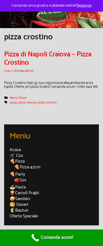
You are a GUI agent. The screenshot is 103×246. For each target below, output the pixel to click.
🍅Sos (20, 180)
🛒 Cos (16, 155)
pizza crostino (47, 102)
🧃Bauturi (19, 210)
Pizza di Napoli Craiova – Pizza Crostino (47, 59)
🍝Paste (18, 187)
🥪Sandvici (20, 199)
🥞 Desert (19, 204)
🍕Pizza (17, 161)
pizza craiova (27, 102)
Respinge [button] (84, 5)
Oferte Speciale (24, 216)
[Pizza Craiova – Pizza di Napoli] (51, 15)
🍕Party (17, 174)
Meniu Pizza (18, 97)
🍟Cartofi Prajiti (24, 193)
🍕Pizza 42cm (27, 167)
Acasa (15, 150)
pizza (13, 102)
